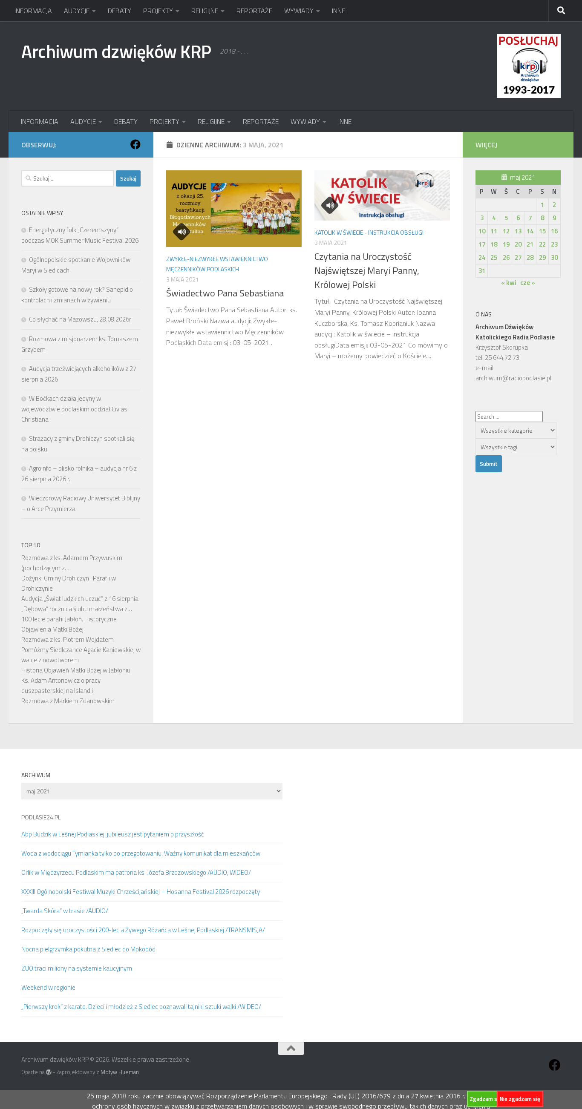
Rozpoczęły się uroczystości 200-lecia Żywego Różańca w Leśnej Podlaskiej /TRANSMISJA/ (143, 930)
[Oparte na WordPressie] (49, 1072)
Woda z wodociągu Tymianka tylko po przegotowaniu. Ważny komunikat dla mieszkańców (140, 853)
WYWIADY (299, 11)
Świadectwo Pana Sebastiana (225, 293)
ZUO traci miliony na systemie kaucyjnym (76, 968)
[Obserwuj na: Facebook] (135, 144)
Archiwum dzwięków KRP (116, 51)
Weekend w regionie (48, 987)
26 (506, 257)
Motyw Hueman (120, 1072)
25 (493, 257)
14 (530, 231)
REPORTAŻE (254, 11)
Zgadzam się (485, 1099)
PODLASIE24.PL (41, 817)
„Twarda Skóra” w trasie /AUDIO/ (64, 911)
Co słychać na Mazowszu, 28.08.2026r (80, 319)
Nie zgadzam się (520, 1099)
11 (493, 231)
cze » (527, 282)
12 (506, 231)
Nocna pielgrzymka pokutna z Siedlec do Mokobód (88, 949)
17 (481, 244)
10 (481, 231)
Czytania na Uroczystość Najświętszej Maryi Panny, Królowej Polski (366, 270)
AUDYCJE (76, 11)
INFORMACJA (33, 11)
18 (493, 244)
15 (542, 231)
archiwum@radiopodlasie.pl (513, 378)
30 (554, 257)
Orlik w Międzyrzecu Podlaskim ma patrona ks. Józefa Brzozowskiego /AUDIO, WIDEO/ (136, 872)
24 (481, 257)
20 (518, 244)
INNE (338, 11)
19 (506, 244)
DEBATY (119, 11)
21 (530, 244)
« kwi (508, 282)
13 (518, 231)
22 (542, 244)
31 (481, 271)
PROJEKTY (158, 11)
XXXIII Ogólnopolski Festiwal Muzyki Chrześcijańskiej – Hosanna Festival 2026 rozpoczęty (140, 891)
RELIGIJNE (204, 11)
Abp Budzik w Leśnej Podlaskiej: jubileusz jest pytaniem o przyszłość (112, 834)
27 (518, 257)
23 (554, 244)
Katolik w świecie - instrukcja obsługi (369, 232)
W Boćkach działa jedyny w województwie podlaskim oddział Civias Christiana (74, 409)
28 (530, 257)
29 (542, 257)
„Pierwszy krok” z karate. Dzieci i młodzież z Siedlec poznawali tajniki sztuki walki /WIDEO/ (141, 1006)
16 (554, 231)
